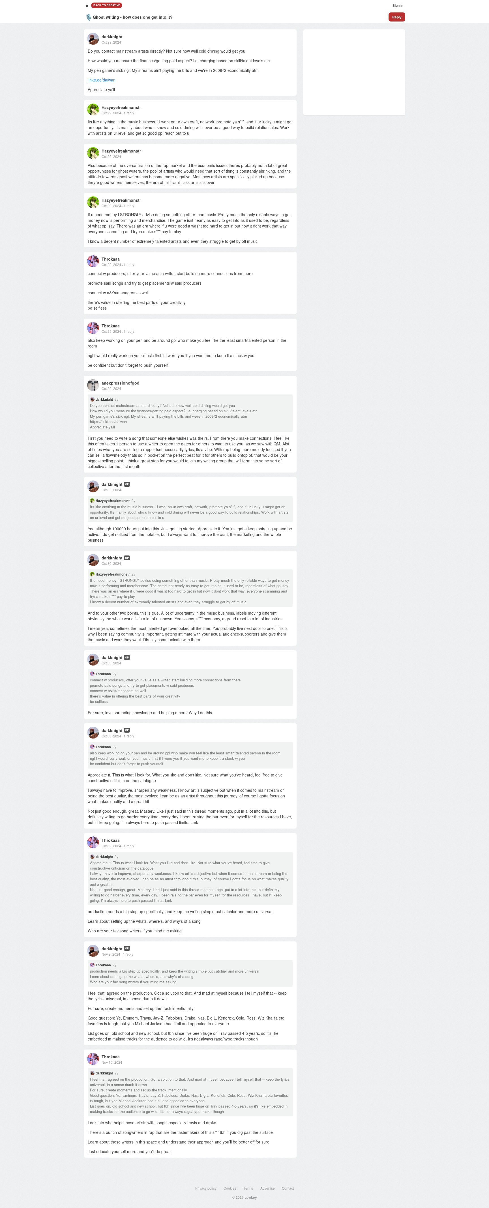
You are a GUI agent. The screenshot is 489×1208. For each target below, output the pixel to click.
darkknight (112, 36)
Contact (288, 1188)
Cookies (230, 1188)
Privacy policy (205, 1188)
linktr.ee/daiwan (101, 80)
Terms (248, 1188)
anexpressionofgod (121, 383)
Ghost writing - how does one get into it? (133, 17)
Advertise (267, 1188)
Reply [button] (397, 17)
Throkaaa (111, 259)
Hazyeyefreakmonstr (121, 107)
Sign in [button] (398, 5)
